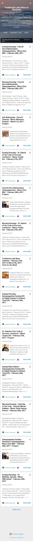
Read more (27, 75)
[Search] (30, 3)
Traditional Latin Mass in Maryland (16, 8)
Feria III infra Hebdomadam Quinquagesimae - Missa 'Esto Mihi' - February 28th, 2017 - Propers (14, 191)
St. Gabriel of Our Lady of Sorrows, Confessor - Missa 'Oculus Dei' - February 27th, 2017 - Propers (13, 334)
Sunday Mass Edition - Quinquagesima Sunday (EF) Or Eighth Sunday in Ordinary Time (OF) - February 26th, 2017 (13, 371)
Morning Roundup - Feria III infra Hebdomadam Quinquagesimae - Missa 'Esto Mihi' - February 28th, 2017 (14, 85)
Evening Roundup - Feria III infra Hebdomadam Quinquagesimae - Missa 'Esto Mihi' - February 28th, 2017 (14, 50)
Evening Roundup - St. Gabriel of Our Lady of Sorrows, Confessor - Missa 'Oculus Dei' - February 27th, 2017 (14, 156)
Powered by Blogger (17, 534)
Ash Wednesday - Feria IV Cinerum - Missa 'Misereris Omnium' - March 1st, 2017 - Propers (13, 120)
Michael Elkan (20, 537)
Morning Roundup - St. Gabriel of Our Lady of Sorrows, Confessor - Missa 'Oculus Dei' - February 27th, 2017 (14, 226)
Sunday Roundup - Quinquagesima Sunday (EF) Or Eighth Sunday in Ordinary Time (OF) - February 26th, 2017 (13, 298)
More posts (16, 509)
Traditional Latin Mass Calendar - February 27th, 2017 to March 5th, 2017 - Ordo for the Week (12, 262)
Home (5, 32)
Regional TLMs (16, 32)
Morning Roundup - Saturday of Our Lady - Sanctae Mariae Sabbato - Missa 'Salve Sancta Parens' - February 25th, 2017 (14, 407)
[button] (30, 47)
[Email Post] (18, 75)
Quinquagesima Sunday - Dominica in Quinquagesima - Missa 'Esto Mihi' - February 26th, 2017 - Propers (14, 442)
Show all (27, 39)
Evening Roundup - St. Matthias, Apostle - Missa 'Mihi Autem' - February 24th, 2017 (13, 478)
